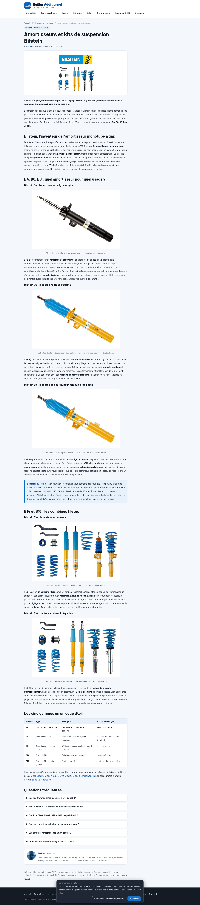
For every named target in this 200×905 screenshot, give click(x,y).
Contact (153, 894)
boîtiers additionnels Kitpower (81, 775)
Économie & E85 (122, 13)
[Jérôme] (31, 855)
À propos (139, 13)
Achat (89, 13)
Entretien (77, 13)
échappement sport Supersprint (48, 775)
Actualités (31, 13)
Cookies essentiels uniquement (109, 899)
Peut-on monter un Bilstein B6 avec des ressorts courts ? (56, 806)
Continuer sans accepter (69, 883)
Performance (103, 13)
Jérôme (30, 46)
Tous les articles (49, 13)
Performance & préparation (43, 23)
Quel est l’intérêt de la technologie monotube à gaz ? (54, 824)
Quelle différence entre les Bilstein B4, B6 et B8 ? (52, 797)
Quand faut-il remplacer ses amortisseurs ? (50, 832)
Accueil (27, 23)
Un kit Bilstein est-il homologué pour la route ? (51, 841)
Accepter (134, 899)
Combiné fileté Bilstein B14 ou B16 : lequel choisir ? (53, 815)
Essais (64, 13)
